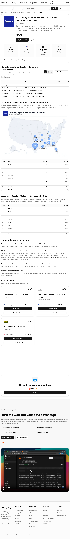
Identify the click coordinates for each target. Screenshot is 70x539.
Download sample (38, 40)
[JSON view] (48, 71)
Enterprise (43, 3)
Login (58, 513)
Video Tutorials (33, 521)
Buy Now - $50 (22, 40)
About (45, 510)
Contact (45, 513)
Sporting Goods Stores (17, 12)
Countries (17, 8)
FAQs (30, 518)
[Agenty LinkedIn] (8, 523)
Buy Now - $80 (17, 308)
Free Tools (32, 526)
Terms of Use (47, 521)
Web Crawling (19, 515)
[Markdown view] (51, 71)
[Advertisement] (35, 361)
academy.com (24, 60)
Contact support (55, 257)
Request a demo (22, 437)
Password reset (61, 515)
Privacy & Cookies (48, 518)
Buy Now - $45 (17, 338)
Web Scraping (19, 510)
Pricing (14, 3)
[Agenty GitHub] (2, 523)
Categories (7, 8)
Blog (30, 515)
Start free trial (6, 437)
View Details (16, 313)
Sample (64, 8)
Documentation (33, 510)
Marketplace (23, 3)
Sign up (59, 510)
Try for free (35, 392)
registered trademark (21, 534)
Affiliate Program (20, 524)
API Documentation (34, 513)
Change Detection (20, 513)
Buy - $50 (54, 8)
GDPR (45, 524)
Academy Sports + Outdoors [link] (35, 12)
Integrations (33, 3)
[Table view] (45, 71)
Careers (45, 515)
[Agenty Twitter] (5, 523)
